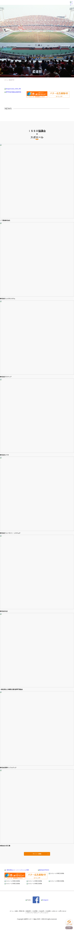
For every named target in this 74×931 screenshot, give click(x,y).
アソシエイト (44, 912)
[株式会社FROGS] (43, 870)
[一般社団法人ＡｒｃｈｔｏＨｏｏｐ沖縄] (17, 870)
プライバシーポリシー (33, 912)
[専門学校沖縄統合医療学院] (13, 92)
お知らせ (54, 911)
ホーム (6, 80)
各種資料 (28, 911)
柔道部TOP (11, 80)
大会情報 (34, 911)
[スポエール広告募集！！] (37, 97)
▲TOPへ (69, 928)
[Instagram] (44, 900)
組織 (16, 911)
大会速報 (48, 911)
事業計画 (21, 911)
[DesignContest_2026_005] (13, 88)
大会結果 (41, 911)
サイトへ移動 (37, 854)
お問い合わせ (62, 911)
